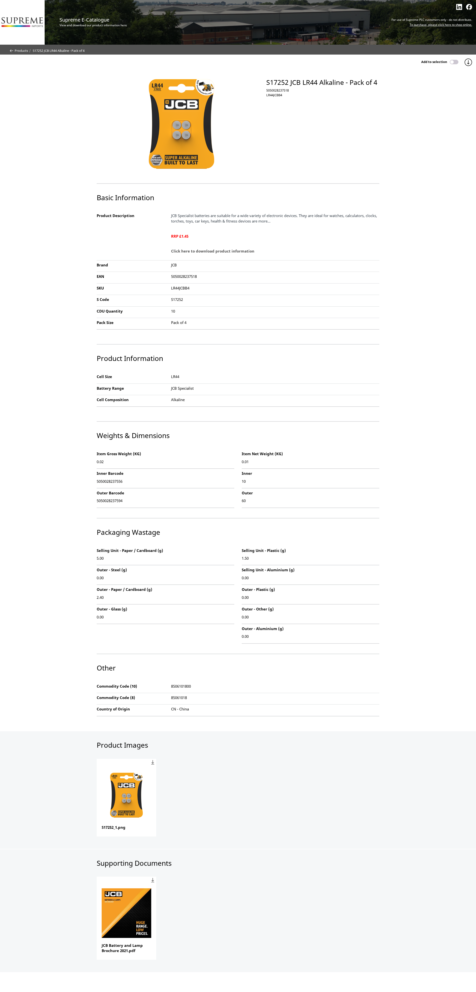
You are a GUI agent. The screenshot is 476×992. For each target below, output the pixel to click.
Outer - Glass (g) (112, 609)
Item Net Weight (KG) (262, 453)
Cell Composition (113, 399)
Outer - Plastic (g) (258, 589)
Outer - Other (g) (258, 609)
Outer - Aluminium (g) (263, 628)
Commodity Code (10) (117, 686)
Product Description (115, 215)
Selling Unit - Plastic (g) (264, 550)
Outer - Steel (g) (112, 569)
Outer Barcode (110, 492)
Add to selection (434, 62)
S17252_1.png (113, 827)
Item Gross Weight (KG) (119, 453)
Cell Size (104, 376)
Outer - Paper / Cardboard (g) (124, 589)
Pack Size (105, 322)
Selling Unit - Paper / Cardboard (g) (130, 550)
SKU (100, 288)
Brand (102, 264)
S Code (103, 299)
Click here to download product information (212, 251)
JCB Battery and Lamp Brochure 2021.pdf (122, 948)
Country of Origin (113, 708)
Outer (247, 492)
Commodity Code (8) (116, 697)
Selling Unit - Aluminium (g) (268, 569)
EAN (100, 276)
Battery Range (110, 388)
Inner (247, 473)
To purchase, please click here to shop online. (441, 25)
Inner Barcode (110, 473)
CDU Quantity (110, 311)
